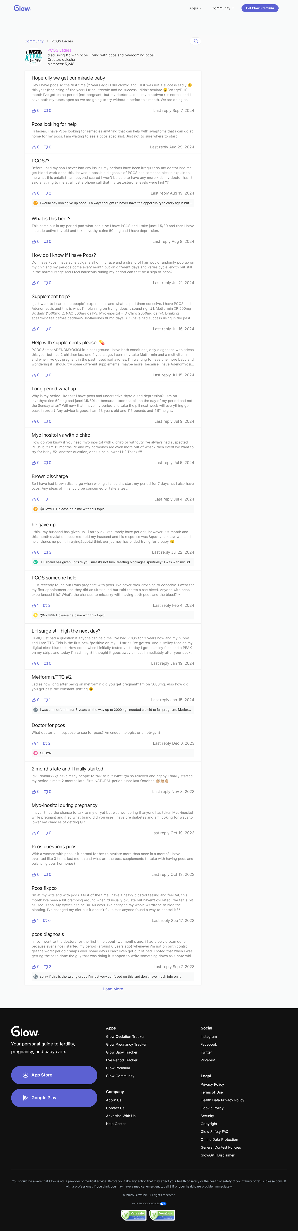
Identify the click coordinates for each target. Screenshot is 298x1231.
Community (34, 41)
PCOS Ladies (62, 41)
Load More (113, 989)
